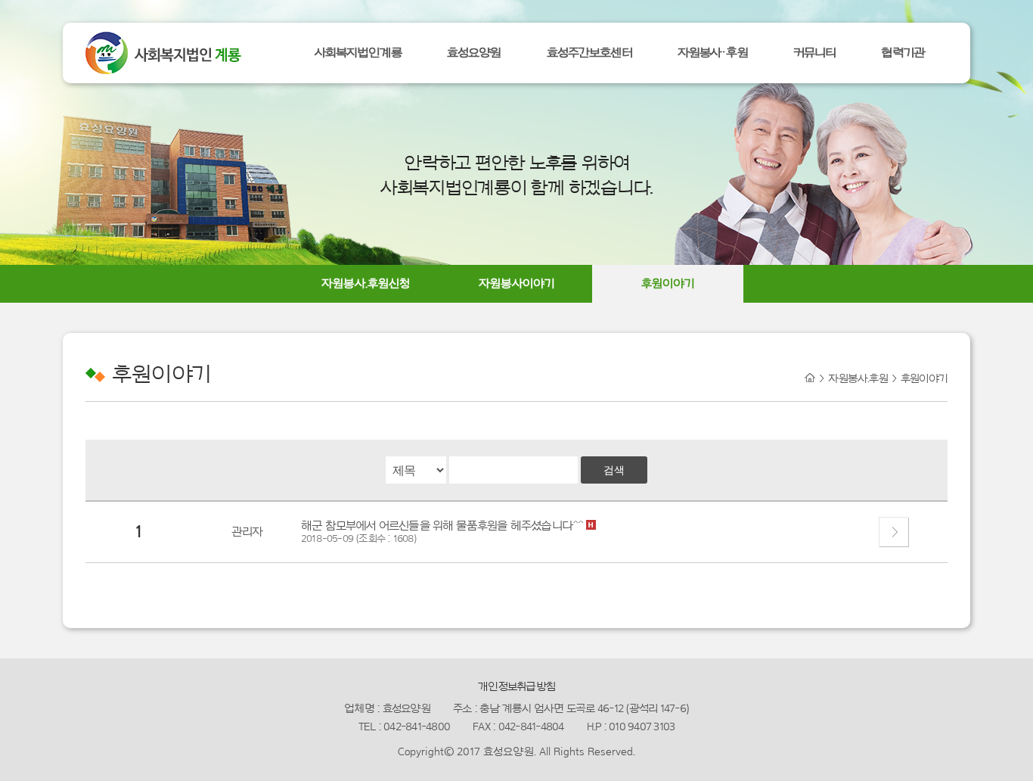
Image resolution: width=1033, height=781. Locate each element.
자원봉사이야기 (517, 284)
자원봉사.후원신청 (365, 284)
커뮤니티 (814, 52)
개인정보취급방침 (516, 686)
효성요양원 (474, 52)
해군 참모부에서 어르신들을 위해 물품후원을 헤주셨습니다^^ (443, 526)
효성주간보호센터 (589, 52)
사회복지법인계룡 (358, 52)
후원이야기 (668, 284)
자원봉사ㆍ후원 (713, 52)
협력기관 (903, 52)
